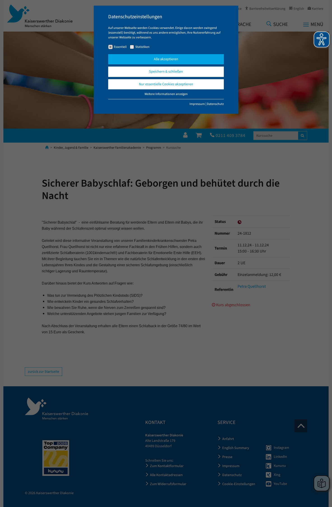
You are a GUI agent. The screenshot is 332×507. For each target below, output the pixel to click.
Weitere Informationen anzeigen (166, 94)
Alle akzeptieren (166, 59)
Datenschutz (215, 104)
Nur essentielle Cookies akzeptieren (166, 84)
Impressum (197, 104)
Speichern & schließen (166, 71)
